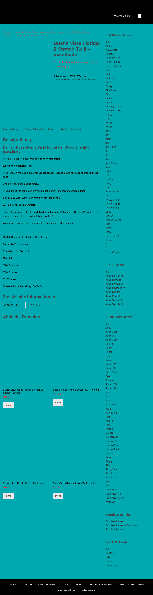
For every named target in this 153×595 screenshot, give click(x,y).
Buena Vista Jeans (22, 32)
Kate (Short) (111, 163)
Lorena (109, 429)
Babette (109, 54)
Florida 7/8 (111, 384)
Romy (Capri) (112, 203)
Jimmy (108, 139)
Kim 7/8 (109, 421)
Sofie (108, 228)
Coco (108, 94)
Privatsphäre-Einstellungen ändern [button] (100, 584)
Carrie (108, 82)
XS (28, 305)
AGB (67, 584)
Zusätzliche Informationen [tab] (40, 129)
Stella (108, 232)
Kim (107, 167)
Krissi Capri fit (112, 292)
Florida (109, 380)
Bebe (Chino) (112, 62)
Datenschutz (27, 584)
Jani (107, 135)
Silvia (108, 481)
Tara (107, 244)
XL (40, 305)
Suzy (108, 240)
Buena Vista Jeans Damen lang (48, 32)
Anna (108, 327)
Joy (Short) (111, 147)
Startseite (7, 32)
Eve (107, 376)
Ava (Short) (111, 50)
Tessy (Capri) (112, 252)
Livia (108, 425)
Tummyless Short (114, 497)
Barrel (108, 352)
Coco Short (111, 372)
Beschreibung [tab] (11, 129)
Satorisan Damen (114, 521)
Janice (109, 122)
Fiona (108, 114)
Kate (107, 159)
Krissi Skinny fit (113, 300)
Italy (107, 396)
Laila (108, 171)
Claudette (110, 90)
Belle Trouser (112, 58)
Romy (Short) (112, 207)
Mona (108, 187)
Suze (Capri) (112, 236)
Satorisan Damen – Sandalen (121, 525)
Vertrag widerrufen (88, 590)
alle (107, 42)
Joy (107, 143)
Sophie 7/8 (111, 477)
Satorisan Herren (114, 529)
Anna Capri (111, 332)
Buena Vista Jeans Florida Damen (80, 79)
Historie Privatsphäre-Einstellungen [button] (131, 584)
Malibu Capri (112, 445)
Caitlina (109, 78)
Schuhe (109, 557)
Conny (109, 102)
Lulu (107, 175)
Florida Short (112, 388)
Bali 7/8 (109, 344)
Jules (108, 151)
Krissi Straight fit (114, 304)
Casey (108, 86)
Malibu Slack (112, 437)
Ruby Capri (111, 469)
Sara (108, 211)
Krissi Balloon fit (114, 276)
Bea (107, 356)
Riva (107, 465)
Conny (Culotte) (113, 106)
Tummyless (111, 489)
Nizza (108, 457)
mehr (8, 405)
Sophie (109, 473)
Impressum (13, 584)
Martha (109, 179)
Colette (109, 98)
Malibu (109, 433)
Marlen (109, 453)
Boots (108, 561)
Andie (108, 46)
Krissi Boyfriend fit (115, 288)
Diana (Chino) (112, 110)
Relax (108, 195)
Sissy (108, 224)
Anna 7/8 (110, 336)
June (108, 155)
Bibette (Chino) (113, 66)
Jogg (108, 408)
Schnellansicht (26, 381)
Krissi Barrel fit (113, 280)
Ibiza (108, 392)
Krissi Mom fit (112, 296)
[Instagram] (76, 3)
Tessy (108, 248)
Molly (108, 183)
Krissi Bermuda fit (114, 284)
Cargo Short (111, 368)
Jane (108, 131)
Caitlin (108, 74)
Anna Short (111, 340)
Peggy (108, 461)
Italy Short (110, 404)
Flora (108, 118)
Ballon (108, 348)
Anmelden (78, 584)
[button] (144, 16)
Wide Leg (110, 501)
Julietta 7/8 (111, 412)
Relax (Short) (112, 199)
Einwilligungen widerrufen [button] (67, 590)
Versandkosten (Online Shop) (48, 584)
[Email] (80, 3)
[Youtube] (72, 3)
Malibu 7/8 (111, 441)
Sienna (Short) (113, 220)
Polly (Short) (112, 191)
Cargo (108, 360)
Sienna (109, 216)
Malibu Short (112, 449)
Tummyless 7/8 (113, 493)
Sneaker (109, 553)
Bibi (107, 70)
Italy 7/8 (109, 400)
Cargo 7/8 (110, 364)
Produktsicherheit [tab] (71, 129)
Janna (108, 126)
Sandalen (110, 565)
